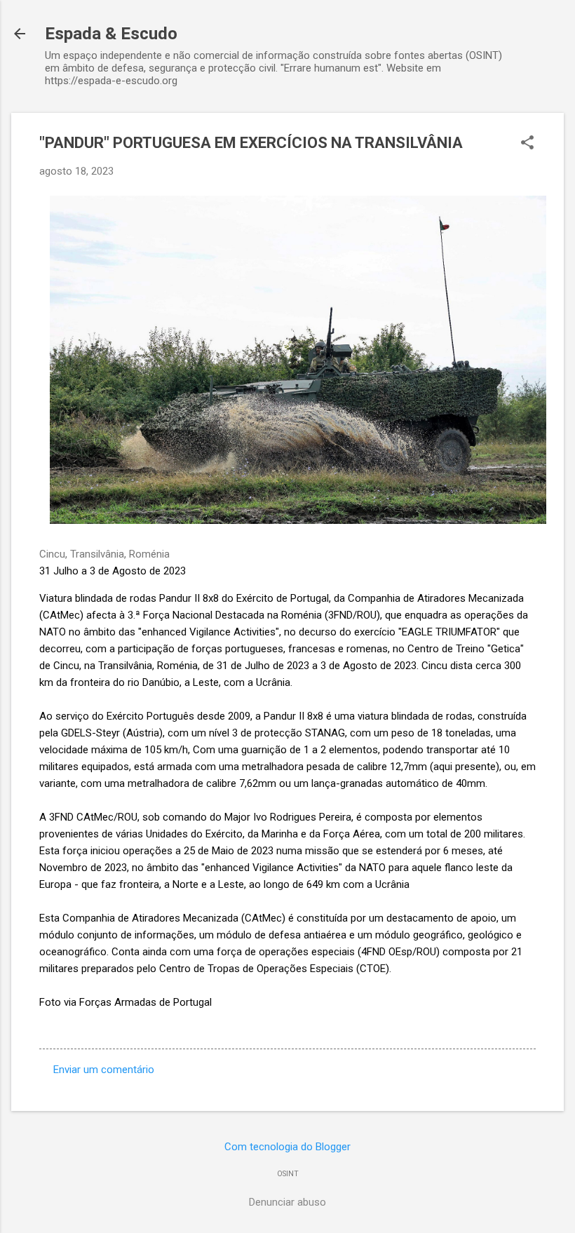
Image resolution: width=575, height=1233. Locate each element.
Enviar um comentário (103, 1069)
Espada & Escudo (111, 33)
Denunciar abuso (287, 1202)
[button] (527, 144)
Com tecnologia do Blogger (287, 1146)
